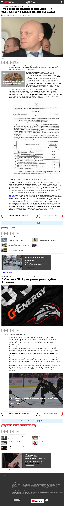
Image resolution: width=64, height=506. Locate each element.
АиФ (2, 58)
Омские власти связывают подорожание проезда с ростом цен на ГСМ (18, 239)
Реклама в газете (27, 475)
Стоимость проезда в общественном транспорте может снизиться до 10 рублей (18, 244)
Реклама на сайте (16, 475)
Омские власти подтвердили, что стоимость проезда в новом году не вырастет (49, 239)
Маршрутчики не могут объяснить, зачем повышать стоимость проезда (18, 249)
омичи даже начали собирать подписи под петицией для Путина (34, 201)
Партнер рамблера (26, 500)
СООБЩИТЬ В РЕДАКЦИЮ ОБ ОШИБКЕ (20, 476)
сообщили (54, 339)
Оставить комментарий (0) (50, 215)
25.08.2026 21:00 (5, 276)
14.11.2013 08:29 (4, 6)
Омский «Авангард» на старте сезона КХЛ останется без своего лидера (49, 442)
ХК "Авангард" (4, 326)
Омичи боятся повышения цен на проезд (49, 244)
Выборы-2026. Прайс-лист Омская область (43, 475)
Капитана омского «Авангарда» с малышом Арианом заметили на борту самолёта (49, 437)
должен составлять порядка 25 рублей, (43, 200)
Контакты (58, 475)
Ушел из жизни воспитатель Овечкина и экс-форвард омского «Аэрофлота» (19, 437)
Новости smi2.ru (6, 272)
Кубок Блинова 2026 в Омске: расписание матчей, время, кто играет (35, 399)
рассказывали (20, 364)
